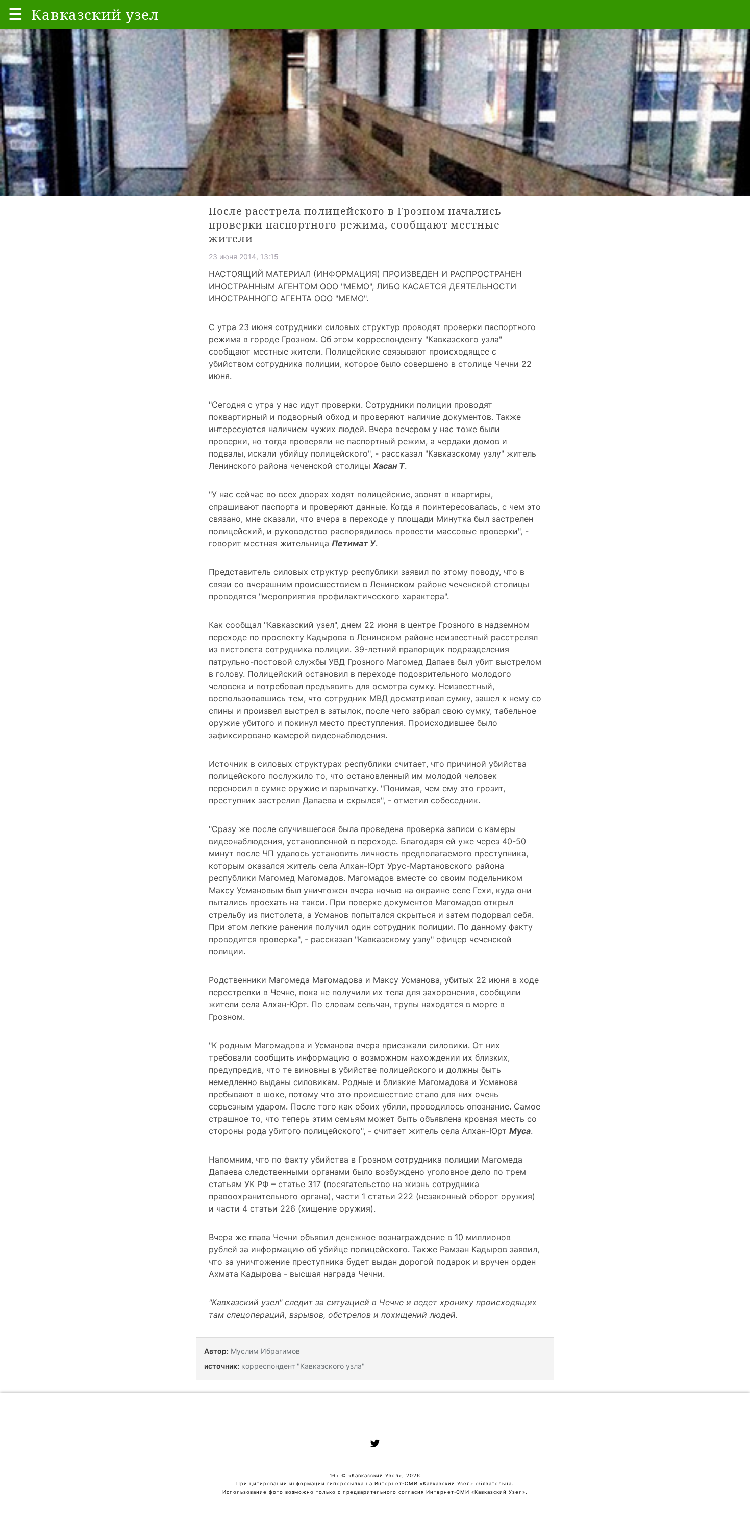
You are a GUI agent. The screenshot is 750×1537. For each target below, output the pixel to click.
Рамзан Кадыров (473, 1249)
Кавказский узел (245, 1302)
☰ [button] (15, 14)
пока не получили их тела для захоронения (387, 992)
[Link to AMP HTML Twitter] (375, 1444)
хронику (456, 1302)
